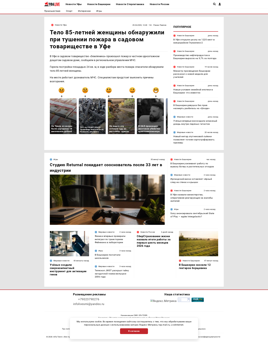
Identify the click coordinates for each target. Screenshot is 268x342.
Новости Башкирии (185, 35)
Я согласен (134, 331)
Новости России (147, 232)
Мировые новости (185, 117)
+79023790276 (88, 299)
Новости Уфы (61, 25)
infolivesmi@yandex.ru (88, 304)
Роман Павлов (159, 25)
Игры (55, 159)
